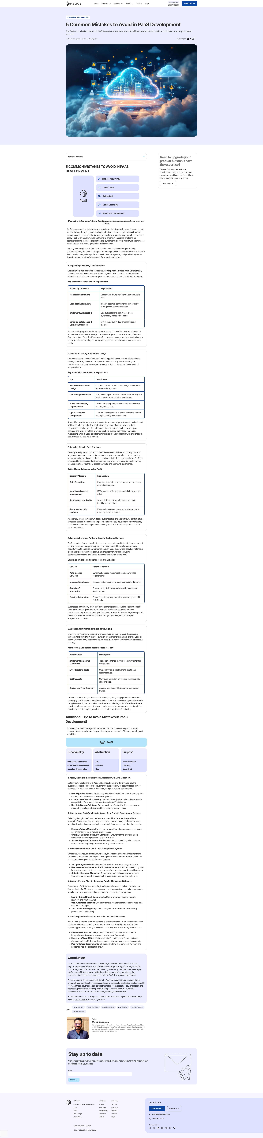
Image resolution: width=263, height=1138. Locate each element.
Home (96, 4)
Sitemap (88, 1126)
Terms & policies (79, 1126)
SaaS (75, 1107)
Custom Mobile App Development (84, 1104)
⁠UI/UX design (78, 1114)
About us (114, 1104)
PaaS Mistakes (122, 1007)
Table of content (75, 156)
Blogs (147, 4)
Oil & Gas (101, 1117)
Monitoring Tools (93, 1007)
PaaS (75, 1110)
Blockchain (102, 1114)
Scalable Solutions (137, 1007)
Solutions (114, 1110)
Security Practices (79, 1011)
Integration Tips (78, 1007)
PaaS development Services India (114, 271)
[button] (188, 39)
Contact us (114, 1107)
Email (70, 1070)
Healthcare (102, 1107)
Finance (101, 1104)
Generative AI (78, 1117)
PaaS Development (108, 1007)
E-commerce (103, 1110)
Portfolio (139, 4)
